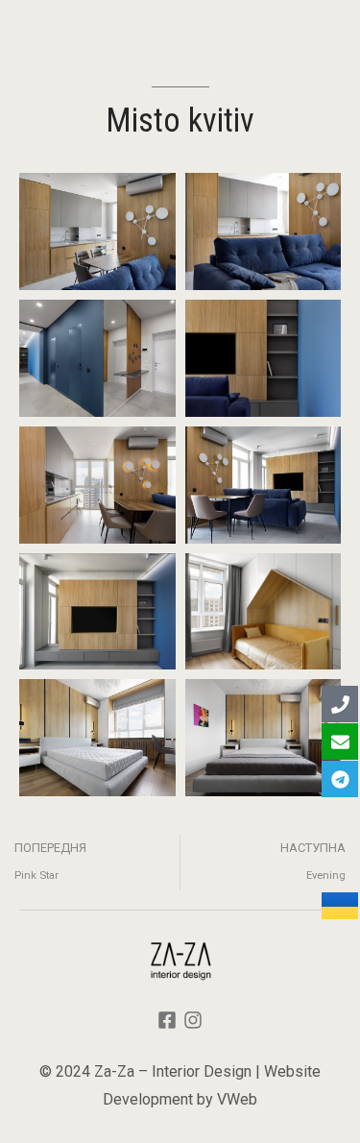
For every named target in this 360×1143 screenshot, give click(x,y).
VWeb (237, 1099)
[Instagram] (193, 1020)
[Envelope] (340, 741)
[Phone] (340, 704)
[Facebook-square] (167, 1020)
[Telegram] (340, 779)
